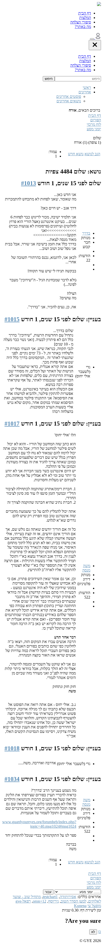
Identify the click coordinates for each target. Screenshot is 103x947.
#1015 (12, 319)
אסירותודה (68, 897)
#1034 (12, 779)
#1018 (12, 748)
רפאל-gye (23, 901)
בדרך (86, 233)
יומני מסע (94, 129)
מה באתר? (83, 26)
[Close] (95, 45)
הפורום (95, 120)
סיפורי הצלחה (80, 22)
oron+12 (39, 901)
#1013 (28, 183)
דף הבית (84, 13)
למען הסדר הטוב (73, 901)
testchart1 (50, 897)
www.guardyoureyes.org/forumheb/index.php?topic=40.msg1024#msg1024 (39, 824)
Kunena (80, 906)
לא (93, 932)
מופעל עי (94, 906)
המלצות (85, 17)
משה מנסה (86, 568)
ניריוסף (53, 901)
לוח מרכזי (94, 124)
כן (99, 932)
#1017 (12, 423)
